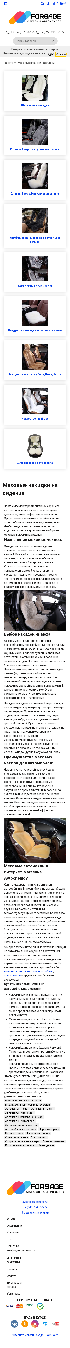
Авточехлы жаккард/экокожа (23, 1116)
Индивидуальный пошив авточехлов (27, 1104)
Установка (13, 1293)
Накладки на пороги (38, 1133)
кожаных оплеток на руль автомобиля (28, 971)
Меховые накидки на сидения (23, 1100)
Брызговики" (39, 1137)
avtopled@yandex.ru (35, 1201)
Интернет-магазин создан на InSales (35, 1335)
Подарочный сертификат (20, 1145)
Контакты (13, 1232)
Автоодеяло (46, 1145)
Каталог (12, 1269)
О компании (14, 1225)
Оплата (11, 1275)
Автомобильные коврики (20, 1129)
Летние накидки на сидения (21, 1125)
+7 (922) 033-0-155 (52, 32)
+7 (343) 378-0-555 (35, 1207)
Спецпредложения (16, 1137)
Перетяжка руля (49, 1129)
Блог (10, 1239)
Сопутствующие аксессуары (22, 1141)
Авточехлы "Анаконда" (19, 1112)
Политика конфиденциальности (21, 1248)
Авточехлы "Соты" (42, 1108)
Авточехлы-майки (54, 1141)
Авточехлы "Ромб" (16, 1108)
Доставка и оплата (14, 1284)
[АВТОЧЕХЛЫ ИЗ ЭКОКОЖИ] (35, 17)
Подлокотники (14, 1133)
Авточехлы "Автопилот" (20, 1120)
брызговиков (12, 975)
